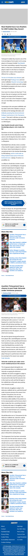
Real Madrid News (10, 275)
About (3, 526)
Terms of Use (21, 534)
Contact (3, 529)
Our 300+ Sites (21, 529)
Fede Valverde (5, 358)
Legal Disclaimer (22, 537)
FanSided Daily (5, 531)
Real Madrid (21, 63)
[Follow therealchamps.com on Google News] (24, 225)
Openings (20, 526)
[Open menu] (2, 2)
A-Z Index (20, 539)
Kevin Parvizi (6, 31)
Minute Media (8, 546)
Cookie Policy (5, 537)
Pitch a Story (20, 531)
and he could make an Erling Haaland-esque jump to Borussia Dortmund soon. (12, 156)
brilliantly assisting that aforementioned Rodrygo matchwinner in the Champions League (12, 115)
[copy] (10, 34)
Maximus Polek (7, 293)
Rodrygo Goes (15, 80)
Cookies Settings (6, 542)
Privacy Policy (5, 534)
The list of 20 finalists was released (11, 77)
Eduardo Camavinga (17, 82)
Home (2, 275)
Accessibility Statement (8, 539)
